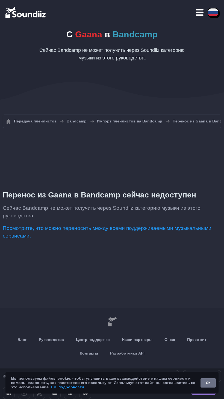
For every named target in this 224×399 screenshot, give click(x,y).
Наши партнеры (137, 339)
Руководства (51, 339)
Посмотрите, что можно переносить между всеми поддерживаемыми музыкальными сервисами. (107, 232)
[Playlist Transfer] (25, 12)
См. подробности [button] (67, 387)
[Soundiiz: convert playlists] (112, 321)
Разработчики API (127, 353)
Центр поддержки (93, 339)
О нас (169, 339)
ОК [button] (208, 383)
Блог (22, 339)
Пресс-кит (197, 339)
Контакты (89, 353)
